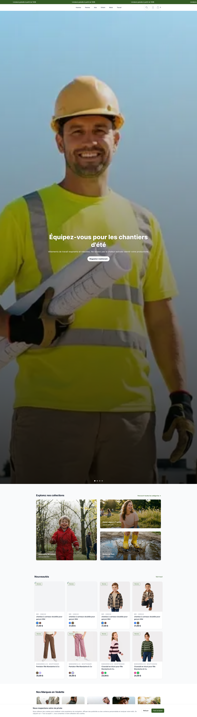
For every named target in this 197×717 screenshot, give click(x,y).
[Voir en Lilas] (40, 673)
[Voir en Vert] (105, 673)
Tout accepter (158, 710)
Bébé (111, 7)
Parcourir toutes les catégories (149, 496)
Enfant (103, 7)
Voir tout (159, 577)
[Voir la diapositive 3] (99, 480)
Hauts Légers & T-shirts (112, 522)
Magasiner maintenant (98, 256)
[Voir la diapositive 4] (102, 480)
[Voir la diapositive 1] (94, 480)
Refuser (145, 710)
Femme (87, 7)
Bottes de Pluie (108, 554)
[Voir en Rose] (102, 673)
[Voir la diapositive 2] (97, 480)
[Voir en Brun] (40, 623)
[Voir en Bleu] (37, 623)
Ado (95, 7)
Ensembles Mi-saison (47, 554)
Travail (119, 7)
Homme (78, 7)
